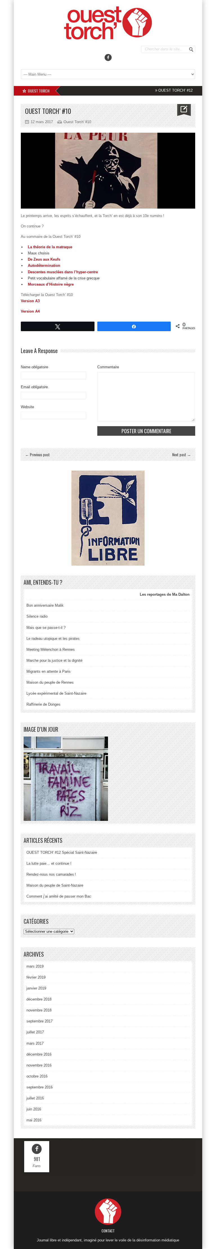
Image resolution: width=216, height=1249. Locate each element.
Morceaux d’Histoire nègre (51, 284)
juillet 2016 (35, 1098)
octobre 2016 (37, 1076)
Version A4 (30, 311)
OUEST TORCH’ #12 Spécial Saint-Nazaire (180, 90)
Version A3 (30, 301)
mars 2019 (35, 966)
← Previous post (37, 454)
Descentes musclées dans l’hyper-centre (63, 272)
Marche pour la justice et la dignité (54, 660)
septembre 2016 (39, 1087)
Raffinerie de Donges (43, 704)
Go (191, 49)
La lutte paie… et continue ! (48, 863)
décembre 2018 (38, 999)
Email (34, 387)
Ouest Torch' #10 (77, 122)
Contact (108, 1231)
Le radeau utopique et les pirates (53, 638)
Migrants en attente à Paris (48, 671)
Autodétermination (44, 265)
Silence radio (37, 616)
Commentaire (108, 367)
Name (34, 367)
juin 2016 (33, 1109)
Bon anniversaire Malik (45, 605)
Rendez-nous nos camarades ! (51, 874)
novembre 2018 (38, 1010)
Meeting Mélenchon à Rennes (50, 649)
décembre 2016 (38, 1054)
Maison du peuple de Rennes (50, 682)
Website (27, 407)
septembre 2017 (39, 1021)
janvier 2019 (36, 988)
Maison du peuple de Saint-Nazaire (54, 885)
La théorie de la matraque (50, 247)
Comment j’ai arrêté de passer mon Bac (58, 896)
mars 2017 (35, 1043)
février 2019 (36, 977)
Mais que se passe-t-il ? (46, 627)
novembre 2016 (38, 1065)
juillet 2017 (35, 1032)
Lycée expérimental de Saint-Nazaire (56, 693)
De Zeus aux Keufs (44, 259)
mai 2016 (33, 1120)
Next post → (181, 454)
